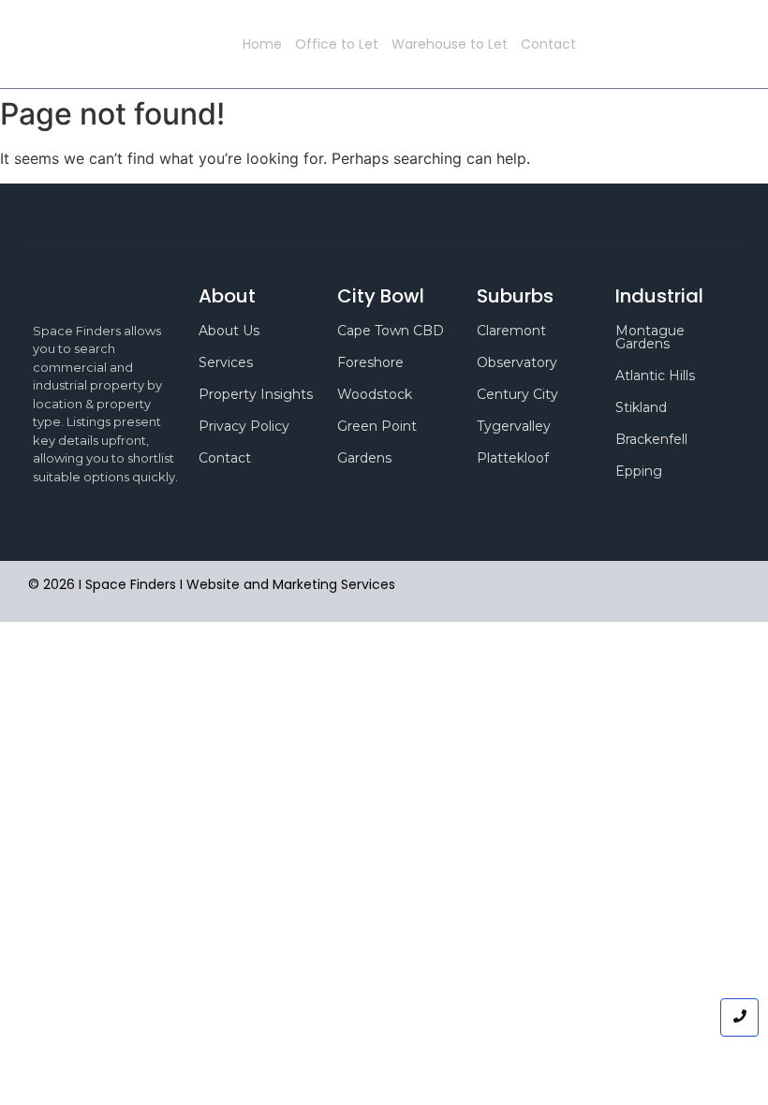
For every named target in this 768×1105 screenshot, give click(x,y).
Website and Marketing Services (290, 584)
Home (262, 44)
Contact (548, 44)
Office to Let (336, 44)
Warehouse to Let (449, 44)
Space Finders (177, 44)
